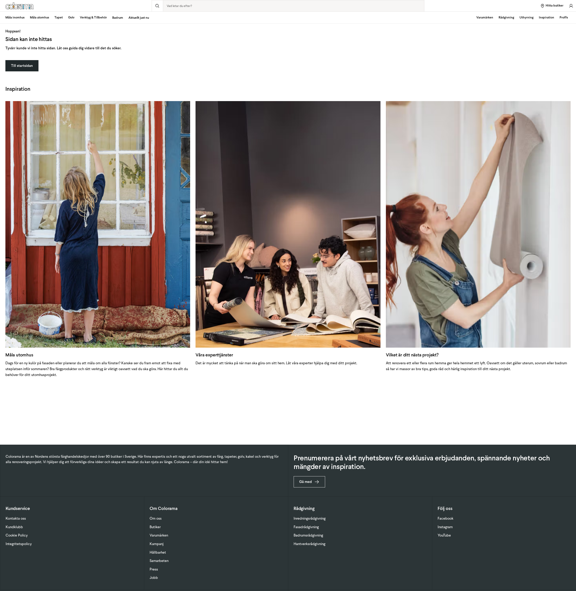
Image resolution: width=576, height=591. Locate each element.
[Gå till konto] (571, 5)
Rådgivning (506, 17)
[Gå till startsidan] (76, 6)
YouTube (444, 535)
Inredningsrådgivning (310, 518)
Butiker (155, 527)
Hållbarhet (158, 552)
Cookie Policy (17, 535)
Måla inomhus (15, 17)
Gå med (305, 481)
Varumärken (484, 17)
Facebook (445, 518)
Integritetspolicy (19, 543)
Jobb (154, 577)
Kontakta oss (16, 518)
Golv (71, 17)
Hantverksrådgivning (309, 543)
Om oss (156, 518)
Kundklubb (14, 527)
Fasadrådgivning (306, 527)
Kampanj (157, 543)
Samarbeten (159, 560)
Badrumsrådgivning (308, 535)
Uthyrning (526, 17)
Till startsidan (22, 65)
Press (154, 569)
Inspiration (546, 17)
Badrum (117, 18)
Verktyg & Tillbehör (93, 17)
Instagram (445, 527)
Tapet (58, 17)
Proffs (564, 17)
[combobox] (293, 5)
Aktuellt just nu (138, 18)
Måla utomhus (39, 17)
